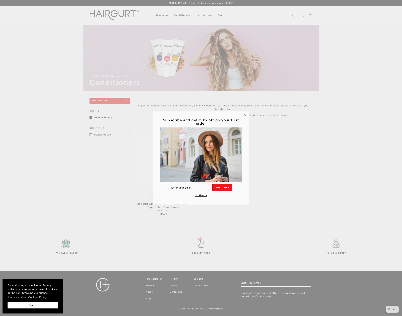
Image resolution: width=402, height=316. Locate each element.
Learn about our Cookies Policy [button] (27, 297)
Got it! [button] (33, 305)
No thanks (201, 195)
